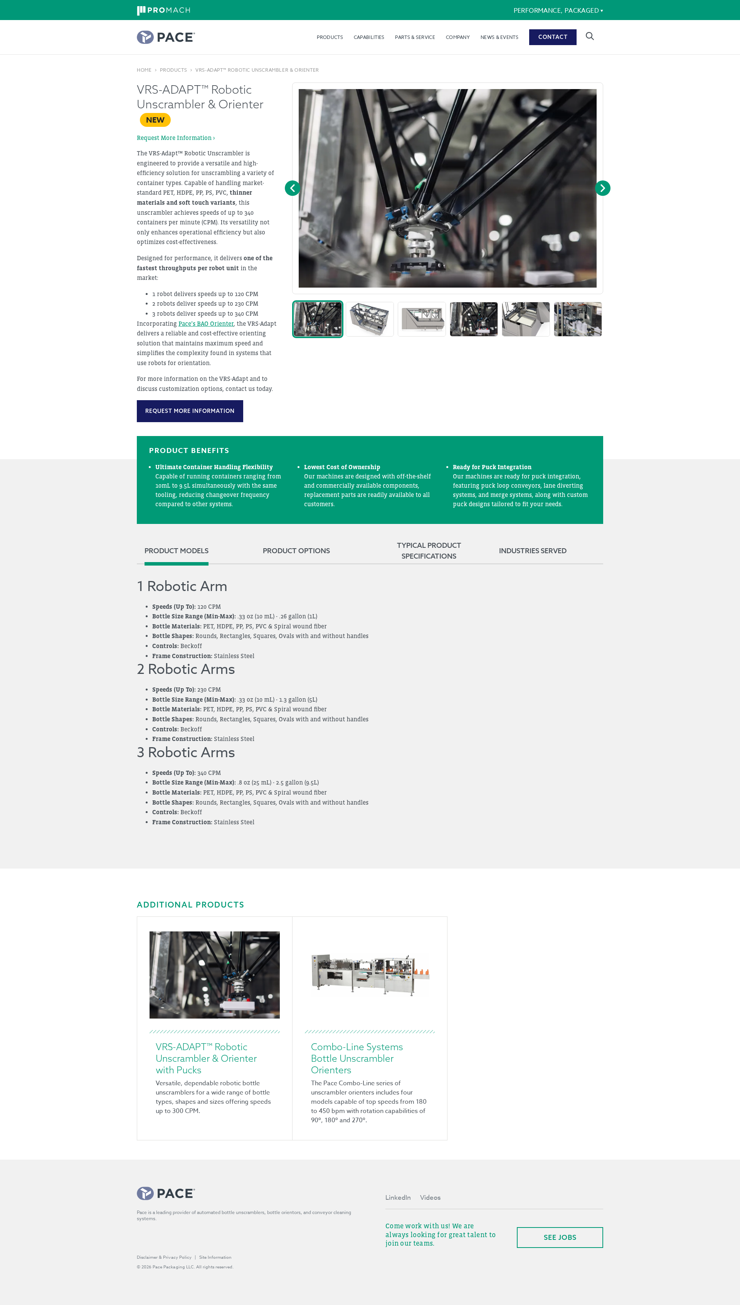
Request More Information (190, 410)
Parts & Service (415, 37)
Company (458, 37)
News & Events (499, 37)
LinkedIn (398, 1197)
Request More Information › (176, 137)
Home (144, 70)
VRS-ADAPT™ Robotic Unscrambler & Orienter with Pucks (206, 1058)
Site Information (215, 1257)
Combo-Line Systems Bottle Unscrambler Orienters (357, 1058)
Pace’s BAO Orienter (206, 323)
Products (330, 37)
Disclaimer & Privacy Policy (164, 1257)
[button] (318, 319)
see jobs (560, 1237)
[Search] (590, 36)
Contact (553, 37)
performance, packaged (556, 10)
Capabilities (369, 37)
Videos (430, 1197)
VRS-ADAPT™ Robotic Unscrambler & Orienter (257, 70)
